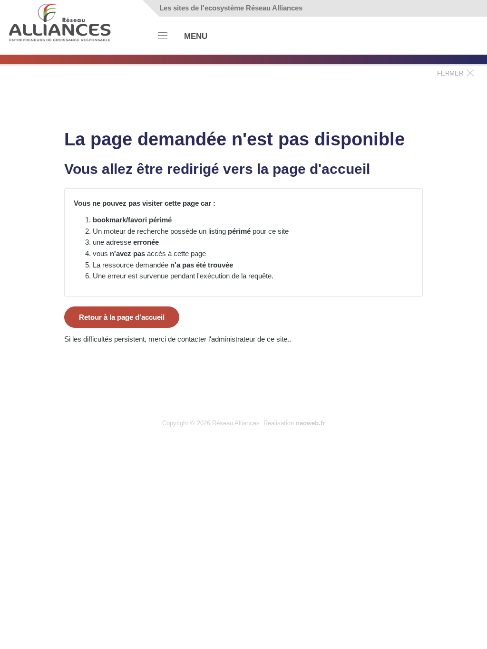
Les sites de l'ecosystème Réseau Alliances (230, 8)
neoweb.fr (310, 423)
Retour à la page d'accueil (122, 317)
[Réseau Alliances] (60, 21)
